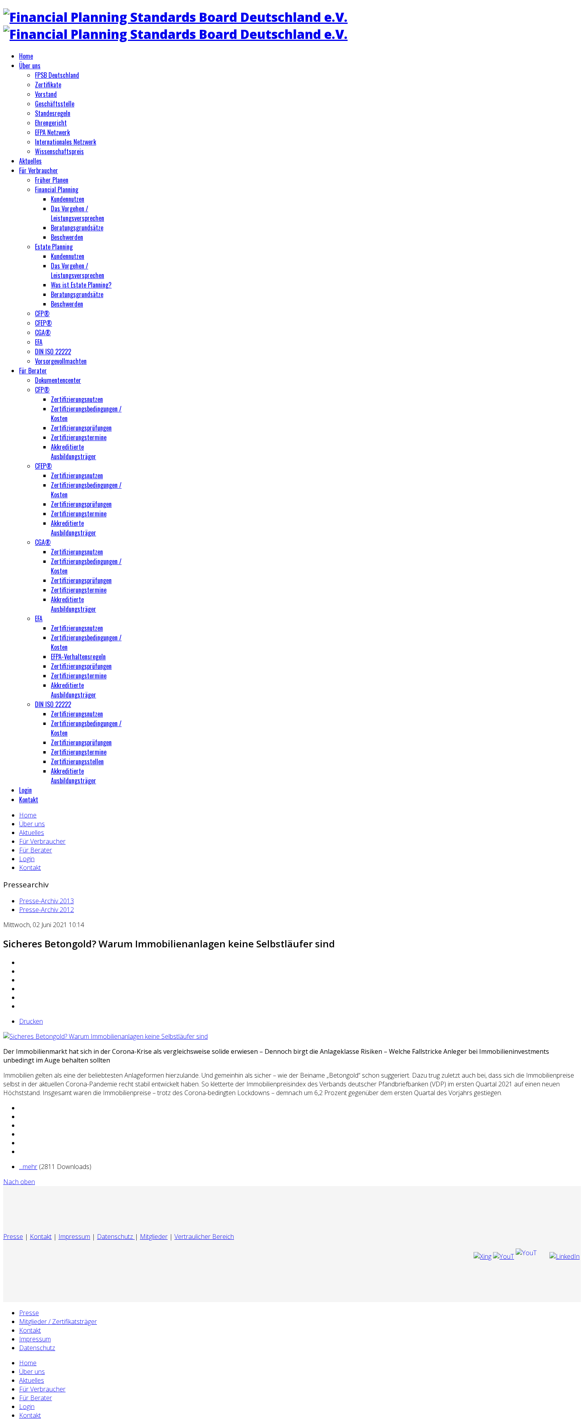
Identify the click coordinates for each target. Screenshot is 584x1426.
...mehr (28, 1166)
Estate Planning (54, 246)
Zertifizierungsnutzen (77, 399)
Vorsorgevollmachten (61, 361)
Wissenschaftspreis (59, 151)
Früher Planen (51, 180)
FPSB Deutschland (57, 75)
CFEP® (43, 323)
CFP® (42, 313)
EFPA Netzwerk (52, 132)
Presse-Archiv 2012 (46, 909)
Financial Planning (56, 189)
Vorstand (46, 94)
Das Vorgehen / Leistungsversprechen (77, 213)
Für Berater (33, 370)
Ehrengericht (51, 123)
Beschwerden (67, 237)
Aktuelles (30, 161)
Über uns (30, 65)
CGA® (43, 332)
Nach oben (19, 1181)
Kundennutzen (67, 199)
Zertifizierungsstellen (77, 761)
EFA (39, 342)
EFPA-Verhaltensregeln (78, 656)
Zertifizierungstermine (78, 437)
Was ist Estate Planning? (81, 285)
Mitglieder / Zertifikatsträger (58, 1321)
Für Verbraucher (38, 170)
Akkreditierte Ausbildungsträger (73, 451)
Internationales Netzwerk (65, 142)
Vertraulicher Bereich (204, 1236)
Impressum (74, 1236)
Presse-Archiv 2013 (46, 901)
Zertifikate (48, 84)
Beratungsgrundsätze (77, 227)
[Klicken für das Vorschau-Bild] (105, 1036)
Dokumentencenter (58, 380)
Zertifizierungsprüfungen (81, 428)
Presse (13, 1236)
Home (26, 56)
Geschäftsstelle (54, 103)
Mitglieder (154, 1236)
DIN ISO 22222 (53, 351)
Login (25, 790)
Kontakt (28, 799)
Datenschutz (116, 1236)
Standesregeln (52, 113)
